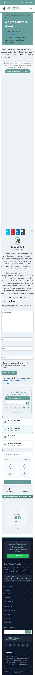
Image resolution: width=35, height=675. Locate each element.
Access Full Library (17, 482)
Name (5, 339)
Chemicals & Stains (11, 34)
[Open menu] (31, 8)
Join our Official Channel (19, 556)
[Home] (5, 15)
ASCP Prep (7, 614)
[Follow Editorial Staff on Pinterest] (24, 297)
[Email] (28, 407)
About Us (7, 590)
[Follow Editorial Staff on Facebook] (10, 297)
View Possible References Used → (17, 71)
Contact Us (7, 594)
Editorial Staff (17, 247)
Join (27, 632)
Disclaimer (7, 597)
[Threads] (19, 407)
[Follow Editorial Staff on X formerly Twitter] (13, 297)
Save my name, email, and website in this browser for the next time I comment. (17, 365)
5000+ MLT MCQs (9, 610)
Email (5, 348)
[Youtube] (23, 407)
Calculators (9, 2)
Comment (6, 313)
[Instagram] (15, 407)
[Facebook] (6, 407)
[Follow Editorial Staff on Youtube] (21, 297)
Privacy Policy (8, 601)
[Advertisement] (17, 151)
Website (5, 358)
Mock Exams (8, 618)
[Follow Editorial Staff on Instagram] (17, 297)
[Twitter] (11, 407)
